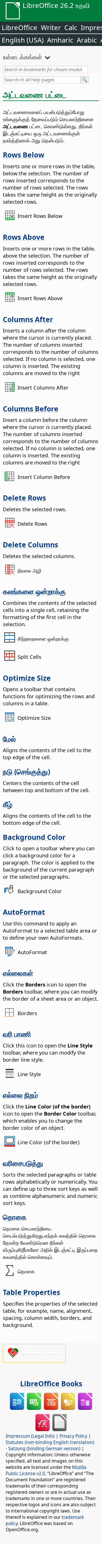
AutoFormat (24, 912)
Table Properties (31, 1292)
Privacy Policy (73, 1436)
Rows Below (23, 154)
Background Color (34, 837)
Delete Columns (30, 544)
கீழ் (7, 804)
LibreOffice (19, 27)
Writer (51, 27)
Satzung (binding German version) (44, 1448)
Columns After (28, 319)
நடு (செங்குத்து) (26, 771)
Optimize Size (27, 678)
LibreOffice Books (51, 1383)
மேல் (9, 739)
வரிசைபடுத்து (23, 1163)
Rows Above (23, 237)
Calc (70, 27)
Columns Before (30, 408)
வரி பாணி (17, 1034)
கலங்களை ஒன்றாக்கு (34, 591)
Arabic (87, 40)
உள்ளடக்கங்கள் (22, 56)
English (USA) (23, 40)
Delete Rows (24, 497)
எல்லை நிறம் (20, 1095)
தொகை (14, 1217)
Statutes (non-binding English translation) (50, 1442)
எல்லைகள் (18, 973)
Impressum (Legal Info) (30, 1436)
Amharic (60, 40)
